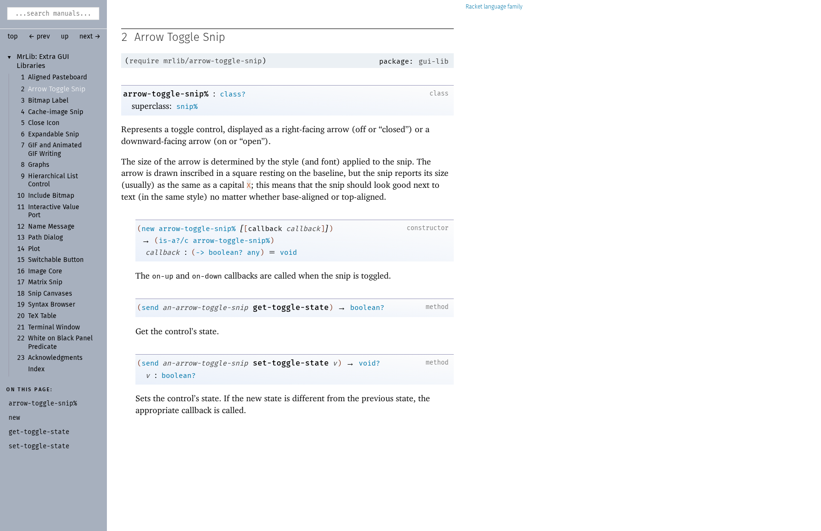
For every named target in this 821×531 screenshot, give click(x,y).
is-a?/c (174, 240)
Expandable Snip (53, 134)
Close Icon (43, 123)
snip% (187, 106)
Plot (34, 249)
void (288, 252)
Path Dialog (45, 237)
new (148, 228)
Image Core (45, 271)
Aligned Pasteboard (57, 77)
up (64, 36)
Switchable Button (56, 260)
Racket (474, 7)
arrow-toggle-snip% (166, 93)
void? (369, 363)
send (150, 307)
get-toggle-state (291, 307)
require (144, 61)
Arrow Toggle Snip (57, 89)
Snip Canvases (50, 293)
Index (36, 369)
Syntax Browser (51, 304)
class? (233, 94)
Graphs (38, 165)
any (253, 252)
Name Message (51, 226)
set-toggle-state (291, 362)
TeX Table (42, 316)
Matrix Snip (45, 282)
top (13, 36)
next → (90, 36)
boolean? (226, 252)
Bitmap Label (48, 100)
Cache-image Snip (55, 112)
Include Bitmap (51, 196)
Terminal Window (54, 327)
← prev (39, 36)
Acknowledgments (55, 358)
